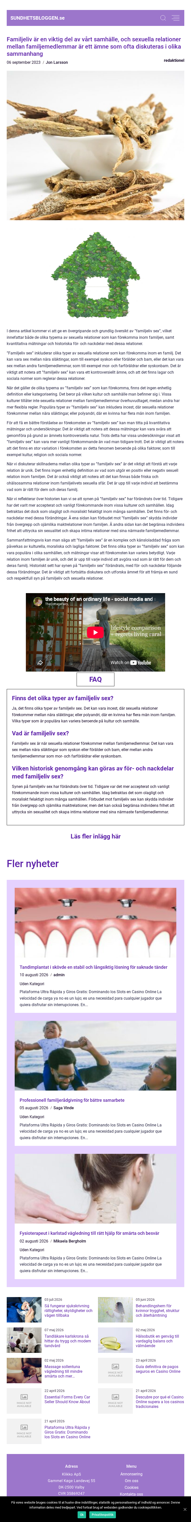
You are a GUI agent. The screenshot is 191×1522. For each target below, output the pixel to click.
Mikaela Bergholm (69, 1241)
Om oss (131, 1480)
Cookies (132, 1487)
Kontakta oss (131, 1494)
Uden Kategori (32, 983)
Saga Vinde (63, 1108)
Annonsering (131, 1474)
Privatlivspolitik (102, 1515)
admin (59, 974)
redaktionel (174, 60)
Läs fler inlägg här (96, 836)
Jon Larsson (57, 62)
